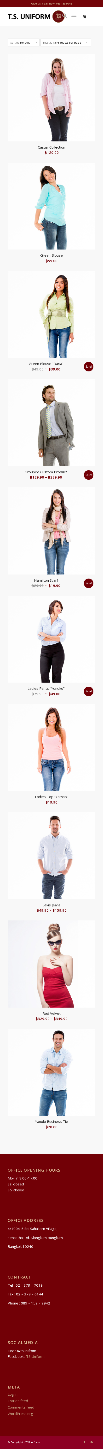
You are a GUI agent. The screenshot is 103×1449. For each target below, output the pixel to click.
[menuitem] (62, 16)
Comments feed (21, 1407)
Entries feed (18, 1400)
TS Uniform (35, 1356)
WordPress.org (20, 1413)
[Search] (62, 16)
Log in (12, 1394)
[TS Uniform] (43, 16)
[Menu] (73, 16)
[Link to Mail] (91, 1441)
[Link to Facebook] (84, 1441)
